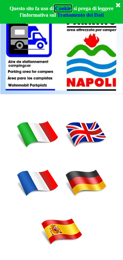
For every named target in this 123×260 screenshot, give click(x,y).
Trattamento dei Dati (80, 15)
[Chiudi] (118, 6)
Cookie (63, 8)
